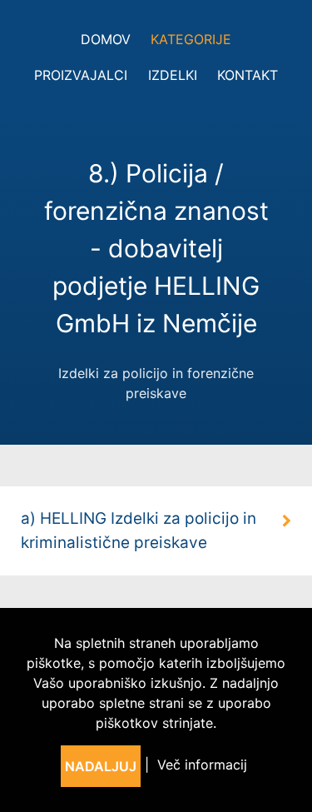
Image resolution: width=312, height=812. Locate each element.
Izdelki (172, 75)
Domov (106, 39)
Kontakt (247, 75)
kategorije (191, 39)
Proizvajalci (80, 75)
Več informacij (202, 764)
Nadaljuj (100, 766)
